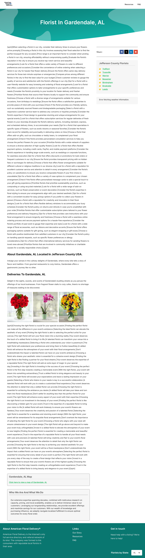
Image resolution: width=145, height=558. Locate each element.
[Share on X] (126, 52)
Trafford (106, 69)
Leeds (105, 89)
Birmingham (107, 82)
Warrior (105, 76)
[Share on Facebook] (122, 52)
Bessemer (106, 79)
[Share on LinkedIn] (131, 52)
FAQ (139, 4)
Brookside (106, 86)
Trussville (106, 72)
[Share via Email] (136, 52)
